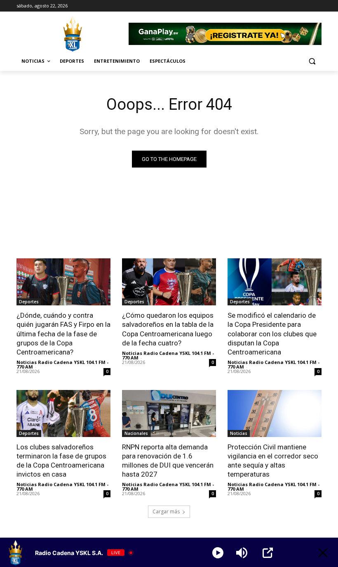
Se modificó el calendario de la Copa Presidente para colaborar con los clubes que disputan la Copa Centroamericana (272, 333)
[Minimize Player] (323, 553)
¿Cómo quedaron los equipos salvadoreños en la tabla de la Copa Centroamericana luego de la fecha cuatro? (168, 329)
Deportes (29, 302)
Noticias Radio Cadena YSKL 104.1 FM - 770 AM (62, 364)
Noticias (238, 433)
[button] (312, 61)
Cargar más (166, 511)
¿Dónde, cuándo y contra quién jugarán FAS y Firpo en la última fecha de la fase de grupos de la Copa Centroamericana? (63, 333)
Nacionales (136, 433)
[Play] (218, 553)
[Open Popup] (268, 553)
